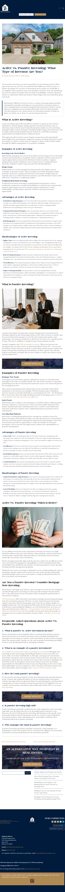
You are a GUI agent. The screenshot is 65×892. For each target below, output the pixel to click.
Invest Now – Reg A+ (26, 14)
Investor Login (40, 14)
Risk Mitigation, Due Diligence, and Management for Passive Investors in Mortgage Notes (45, 784)
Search (28, 773)
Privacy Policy (56, 828)
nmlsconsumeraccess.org (32, 869)
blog (27, 76)
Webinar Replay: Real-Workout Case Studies (48, 772)
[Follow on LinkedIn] (63, 822)
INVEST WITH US (32, 364)
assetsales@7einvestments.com (45, 853)
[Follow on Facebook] (52, 822)
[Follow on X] (55, 822)
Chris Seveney (9, 76)
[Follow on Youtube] (61, 822)
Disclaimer (58, 825)
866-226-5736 (11, 850)
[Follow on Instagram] (58, 822)
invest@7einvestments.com (14, 847)
